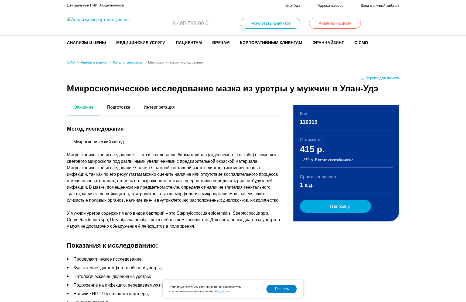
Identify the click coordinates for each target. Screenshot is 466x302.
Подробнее (222, 291)
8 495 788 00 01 (191, 23)
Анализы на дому (335, 23)
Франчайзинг (328, 42)
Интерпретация (159, 107)
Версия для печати (382, 78)
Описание (84, 107)
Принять (282, 289)
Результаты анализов (271, 23)
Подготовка (118, 107)
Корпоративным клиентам (271, 42)
